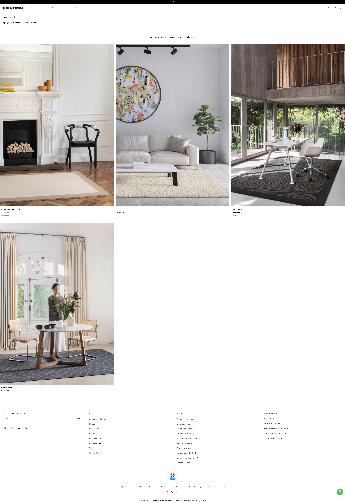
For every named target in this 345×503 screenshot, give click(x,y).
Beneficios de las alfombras (188, 438)
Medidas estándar (184, 443)
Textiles (92, 448)
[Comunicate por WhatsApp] (340, 492)
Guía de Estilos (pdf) (185, 434)
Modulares (93, 443)
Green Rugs (94, 429)
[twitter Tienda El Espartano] (26, 428)
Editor (68, 8)
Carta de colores (184, 448)
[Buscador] (329, 8)
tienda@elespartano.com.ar (276, 428)
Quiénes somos (183, 424)
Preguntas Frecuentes (186, 419)
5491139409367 (270, 419)
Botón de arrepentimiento (218, 487)
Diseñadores (57, 8)
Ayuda (78, 8)
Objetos (92, 434)
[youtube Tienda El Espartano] (19, 428)
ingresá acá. (203, 487)
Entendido (205, 500)
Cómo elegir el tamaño (186, 429)
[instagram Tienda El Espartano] (4, 428)
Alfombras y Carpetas (98, 419)
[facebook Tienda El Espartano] (12, 428)
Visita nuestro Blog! (272, 438)
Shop (33, 8)
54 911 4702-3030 (272, 423)
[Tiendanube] (172, 492)
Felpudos (93, 424)
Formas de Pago (183, 463)
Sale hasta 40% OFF (172, 2)
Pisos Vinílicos (95, 438)
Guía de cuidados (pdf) (186, 453)
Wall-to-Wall (94, 453)
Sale (43, 8)
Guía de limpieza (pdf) (186, 458)
